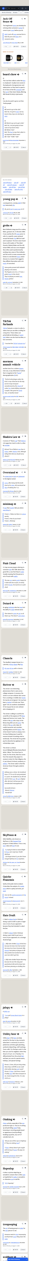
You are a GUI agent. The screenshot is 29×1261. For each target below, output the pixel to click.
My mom (7, 668)
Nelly (6, 34)
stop (17, 1234)
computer (19, 90)
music (18, 234)
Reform (23, 441)
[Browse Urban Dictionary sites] (4, 8)
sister (12, 485)
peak (4, 891)
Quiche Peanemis (7, 901)
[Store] (22, 8)
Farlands (20, 344)
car (9, 1012)
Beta (23, 716)
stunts (20, 1015)
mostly (12, 508)
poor (4, 846)
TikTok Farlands (6, 347)
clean (17, 112)
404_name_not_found (14, 862)
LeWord (10, 524)
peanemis (19, 895)
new (10, 570)
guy (11, 580)
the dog (12, 213)
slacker (9, 702)
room (12, 30)
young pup (5, 213)
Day (9, 388)
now (21, 276)
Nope (11, 1071)
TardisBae (10, 672)
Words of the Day (6, 12)
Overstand (5, 491)
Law (16, 441)
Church (19, 386)
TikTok (5, 328)
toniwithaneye (13, 591)
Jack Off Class (7, 192)
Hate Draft (5, 970)
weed (15, 1150)
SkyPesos (5, 862)
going (20, 28)
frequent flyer (17, 841)
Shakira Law (6, 460)
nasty (14, 1237)
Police (5, 1123)
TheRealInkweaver (15, 1242)
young (16, 209)
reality (15, 576)
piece (4, 889)
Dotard (4, 619)
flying (11, 665)
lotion (17, 37)
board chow (6, 140)
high (22, 1056)
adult (19, 203)
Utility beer (5, 1082)
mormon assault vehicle (8, 396)
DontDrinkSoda (11, 1156)
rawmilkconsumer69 (14, 1187)
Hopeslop (5, 1187)
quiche (14, 895)
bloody (7, 279)
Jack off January (12, 185)
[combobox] (13, 8)
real (15, 919)
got (19, 779)
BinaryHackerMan (14, 140)
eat (7, 92)
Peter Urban (15, 43)
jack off (16, 183)
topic (14, 477)
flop (21, 665)
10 (7, 1183)
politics (5, 764)
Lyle (18, 1069)
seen (23, 1175)
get (19, 614)
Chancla (5, 672)
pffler (11, 970)
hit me (12, 668)
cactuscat (10, 282)
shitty (5, 1012)
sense (14, 26)
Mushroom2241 (16, 901)
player (24, 514)
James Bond (14, 1015)
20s (14, 205)
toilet (21, 1228)
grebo (4, 282)
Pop (15, 239)
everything (6, 510)
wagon (21, 369)
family (19, 373)
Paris (7, 852)
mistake (7, 445)
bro (24, 344)
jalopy (4, 1021)
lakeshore (12, 1082)
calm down (21, 616)
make (12, 610)
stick (6, 116)
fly (17, 859)
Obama (12, 790)
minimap (5, 524)
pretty (18, 580)
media (22, 886)
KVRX (17, 396)
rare (12, 1179)
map (5, 508)
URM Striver (11, 796)
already (7, 950)
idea (6, 488)
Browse (15, 12)
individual (11, 607)
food (11, 132)
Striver (4, 796)
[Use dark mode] (25, 8)
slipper (15, 665)
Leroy (6, 483)
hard (13, 846)
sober (22, 572)
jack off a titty (19, 190)
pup (19, 209)
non (23, 1123)
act (6, 1228)
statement (21, 477)
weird (21, 335)
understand (8, 477)
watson (9, 1021)
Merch (24, 46)
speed (15, 1128)
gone (19, 723)
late (4, 205)
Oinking (5, 1156)
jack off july (21, 187)
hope (7, 1148)
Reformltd (12, 460)
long (21, 607)
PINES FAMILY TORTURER (18, 347)
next (6, 1231)
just (12, 209)
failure (19, 730)
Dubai (6, 452)
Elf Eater (12, 491)
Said (4, 337)
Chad (18, 944)
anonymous (10, 619)
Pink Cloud (5, 591)
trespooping (6, 1242)
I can (6, 1015)
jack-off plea (8, 190)
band (10, 274)
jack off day (12, 187)
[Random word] (18, 8)
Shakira (14, 452)
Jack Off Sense (6, 43)
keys (24, 81)
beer (8, 1038)
